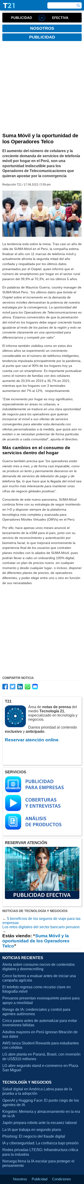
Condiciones (61, 1179)
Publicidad (39, 1179)
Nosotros (20, 1179)
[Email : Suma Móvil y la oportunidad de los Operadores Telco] (35, 686)
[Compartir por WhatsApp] (27, 686)
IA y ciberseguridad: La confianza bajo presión (40, 1143)
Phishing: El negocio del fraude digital (33, 1136)
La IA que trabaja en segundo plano (31, 1130)
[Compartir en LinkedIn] (20, 686)
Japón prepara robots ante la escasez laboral (39, 1123)
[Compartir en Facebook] (5, 686)
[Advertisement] (42, 88)
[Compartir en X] (12, 686)
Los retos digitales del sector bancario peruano (41, 927)
